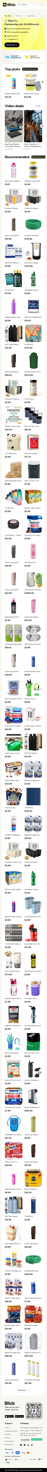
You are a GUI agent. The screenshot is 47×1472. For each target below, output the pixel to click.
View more (21, 1390)
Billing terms (9, 1444)
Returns (7, 1438)
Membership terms (11, 1431)
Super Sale (31, 16)
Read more (10, 45)
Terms (7, 1428)
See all (38, 106)
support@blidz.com (36, 1428)
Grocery (19, 16)
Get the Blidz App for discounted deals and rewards (23, 1470)
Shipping (8, 1434)
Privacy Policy (9, 1441)
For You (8, 16)
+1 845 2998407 (36, 1430)
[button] (14, 86)
